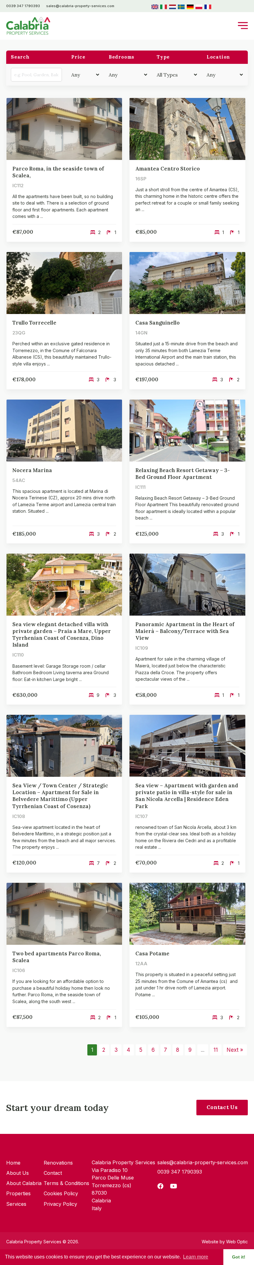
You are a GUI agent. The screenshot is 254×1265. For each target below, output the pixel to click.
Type (163, 57)
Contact (53, 1173)
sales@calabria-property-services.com (80, 6)
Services (16, 1204)
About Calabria (24, 1183)
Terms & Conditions (66, 1183)
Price (78, 57)
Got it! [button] (238, 1256)
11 (215, 1050)
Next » (235, 1050)
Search (20, 57)
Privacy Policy (60, 1204)
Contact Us (222, 1107)
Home (13, 1163)
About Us (17, 1173)
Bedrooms (121, 57)
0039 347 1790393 (23, 6)
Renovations (58, 1163)
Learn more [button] (195, 1256)
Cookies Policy (61, 1193)
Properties (18, 1193)
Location (218, 57)
